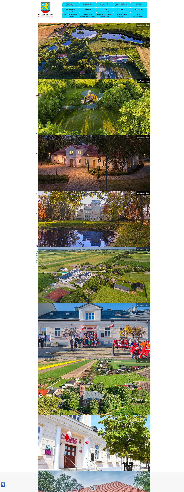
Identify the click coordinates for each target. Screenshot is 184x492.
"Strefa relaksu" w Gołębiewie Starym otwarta (92, 91)
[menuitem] (70, 4)
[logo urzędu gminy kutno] (45, 9)
